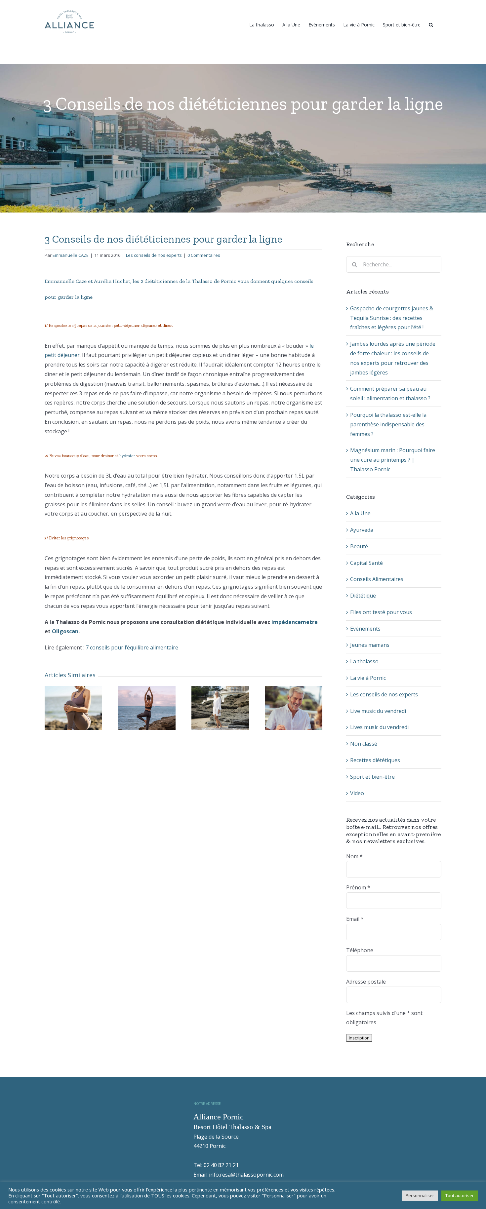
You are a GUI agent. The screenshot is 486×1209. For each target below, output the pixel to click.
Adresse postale (366, 981)
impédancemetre (294, 622)
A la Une (360, 513)
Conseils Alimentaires (376, 579)
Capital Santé (366, 562)
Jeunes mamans (369, 644)
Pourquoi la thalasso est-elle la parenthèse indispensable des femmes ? (388, 424)
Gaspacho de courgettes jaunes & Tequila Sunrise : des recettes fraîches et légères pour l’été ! (391, 318)
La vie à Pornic (368, 678)
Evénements (365, 628)
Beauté (359, 546)
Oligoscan (65, 631)
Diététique (363, 595)
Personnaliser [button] (420, 1195)
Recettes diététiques (375, 760)
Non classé (363, 743)
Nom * (354, 856)
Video (357, 793)
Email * (355, 918)
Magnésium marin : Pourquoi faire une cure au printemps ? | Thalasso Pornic (392, 460)
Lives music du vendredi (379, 727)
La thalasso (364, 661)
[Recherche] (431, 24)
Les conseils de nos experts (154, 255)
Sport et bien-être (372, 776)
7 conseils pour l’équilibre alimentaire (132, 647)
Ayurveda (361, 529)
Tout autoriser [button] (459, 1195)
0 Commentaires (203, 255)
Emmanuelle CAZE (71, 255)
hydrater (127, 455)
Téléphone (359, 950)
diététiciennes (161, 281)
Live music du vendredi (378, 711)
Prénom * (358, 887)
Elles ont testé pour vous (381, 612)
